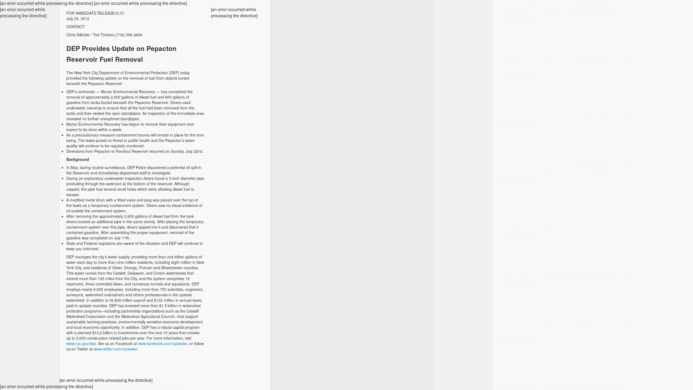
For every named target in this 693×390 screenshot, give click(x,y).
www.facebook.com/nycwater (162, 343)
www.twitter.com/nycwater (115, 349)
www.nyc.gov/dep (81, 343)
